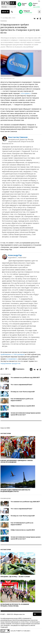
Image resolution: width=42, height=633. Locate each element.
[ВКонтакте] (34, 18)
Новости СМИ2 (5, 428)
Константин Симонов (18, 137)
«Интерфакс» (26, 93)
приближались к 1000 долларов (12, 354)
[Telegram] (37, 18)
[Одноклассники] (40, 18)
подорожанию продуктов (10, 363)
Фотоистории (6, 433)
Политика (4, 20)
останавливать (11, 359)
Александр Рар (15, 255)
